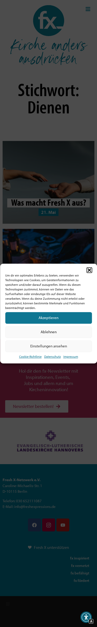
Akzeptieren (48, 317)
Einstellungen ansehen (48, 346)
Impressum (70, 356)
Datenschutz (52, 356)
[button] (89, 270)
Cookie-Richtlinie (30, 356)
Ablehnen (49, 331)
